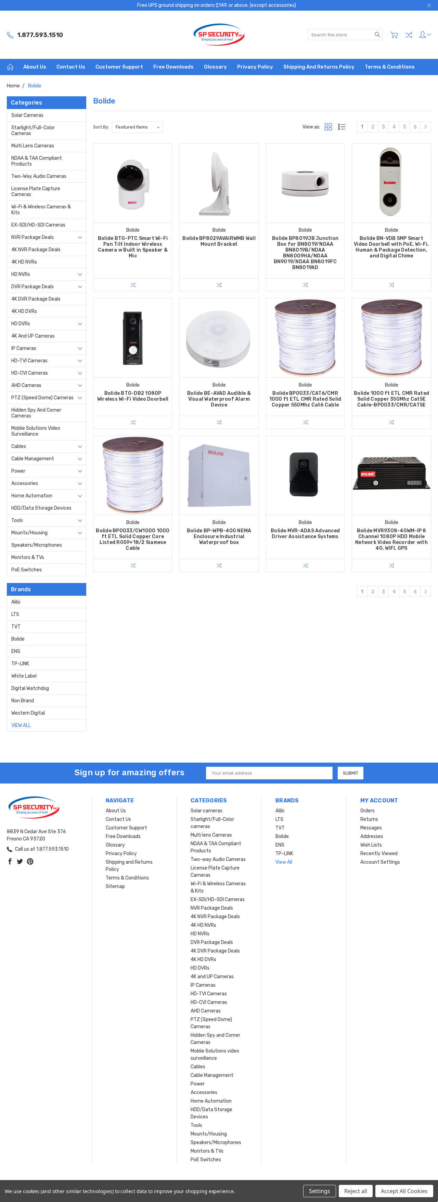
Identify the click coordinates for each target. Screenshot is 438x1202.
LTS (15, 614)
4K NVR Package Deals (36, 250)
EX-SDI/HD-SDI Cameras (38, 225)
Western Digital (28, 713)
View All (21, 725)
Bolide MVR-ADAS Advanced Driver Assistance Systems (305, 533)
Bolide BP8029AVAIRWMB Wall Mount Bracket (219, 241)
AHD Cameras (26, 385)
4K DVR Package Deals (36, 299)
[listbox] (137, 127)
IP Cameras (23, 348)
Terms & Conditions (390, 67)
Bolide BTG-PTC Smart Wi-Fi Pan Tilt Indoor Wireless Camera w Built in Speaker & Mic (133, 247)
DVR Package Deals (32, 287)
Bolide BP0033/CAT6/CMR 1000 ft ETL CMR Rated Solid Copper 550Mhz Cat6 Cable (305, 399)
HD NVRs (20, 274)
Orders (367, 811)
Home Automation (31, 496)
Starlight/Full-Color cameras (33, 130)
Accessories (24, 483)
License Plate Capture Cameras (35, 191)
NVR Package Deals (32, 237)
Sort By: (101, 127)
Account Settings (380, 862)
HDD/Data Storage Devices (41, 508)
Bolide (18, 639)
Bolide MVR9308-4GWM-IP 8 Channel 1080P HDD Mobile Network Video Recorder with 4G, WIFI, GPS (391, 539)
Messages (371, 828)
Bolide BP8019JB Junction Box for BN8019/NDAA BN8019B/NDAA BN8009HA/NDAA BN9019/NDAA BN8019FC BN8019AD (305, 252)
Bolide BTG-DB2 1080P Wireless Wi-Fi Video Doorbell (132, 396)
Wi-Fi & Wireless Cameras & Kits (41, 210)
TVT (16, 627)
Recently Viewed (379, 854)
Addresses (371, 836)
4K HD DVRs (24, 311)
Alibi (15, 602)
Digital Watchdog (30, 688)
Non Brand (22, 701)
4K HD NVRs (24, 262)
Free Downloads (173, 67)
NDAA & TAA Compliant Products (36, 161)
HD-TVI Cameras (29, 361)
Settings (319, 1191)
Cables (18, 446)
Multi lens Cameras (32, 146)
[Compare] (408, 35)
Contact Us (70, 67)
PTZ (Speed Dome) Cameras (42, 398)
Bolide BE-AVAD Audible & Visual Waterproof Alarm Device (219, 399)
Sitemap (115, 886)
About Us (34, 67)
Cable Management (32, 459)
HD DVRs (20, 324)
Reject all (355, 1191)
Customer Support (119, 67)
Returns (369, 819)
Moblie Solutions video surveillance (35, 431)
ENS (15, 651)
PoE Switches (26, 570)
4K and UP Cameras (33, 336)
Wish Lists (371, 845)
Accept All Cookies (404, 1191)
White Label (24, 676)
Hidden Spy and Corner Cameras (36, 413)
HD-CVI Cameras (29, 373)
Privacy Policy (255, 67)
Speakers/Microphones (36, 545)
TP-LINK (20, 664)
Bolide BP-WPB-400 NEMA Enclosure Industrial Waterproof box (219, 536)
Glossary (215, 67)
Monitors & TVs (27, 557)
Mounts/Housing (29, 533)
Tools (17, 520)
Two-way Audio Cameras (38, 176)
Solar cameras (27, 115)
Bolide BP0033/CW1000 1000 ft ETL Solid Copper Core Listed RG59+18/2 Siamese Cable (132, 539)
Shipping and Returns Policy (319, 67)
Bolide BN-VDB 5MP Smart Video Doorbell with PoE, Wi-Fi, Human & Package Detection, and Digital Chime (391, 247)
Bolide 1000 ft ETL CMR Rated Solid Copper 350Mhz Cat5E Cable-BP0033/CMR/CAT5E (391, 399)
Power (18, 471)
